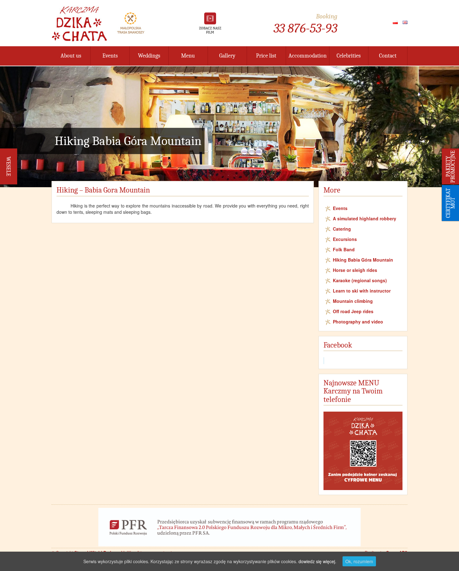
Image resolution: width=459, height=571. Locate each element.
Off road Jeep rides (353, 311)
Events (110, 56)
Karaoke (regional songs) (360, 280)
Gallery (227, 56)
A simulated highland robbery (364, 218)
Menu (188, 56)
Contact (388, 56)
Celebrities (349, 56)
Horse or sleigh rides (355, 270)
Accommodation (308, 56)
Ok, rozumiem (359, 561)
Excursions (345, 239)
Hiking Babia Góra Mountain (363, 260)
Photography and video (358, 321)
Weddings (149, 56)
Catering (342, 229)
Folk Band (344, 249)
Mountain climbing (353, 301)
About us (71, 56)
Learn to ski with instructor (362, 291)
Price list (266, 56)
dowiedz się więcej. (317, 561)
